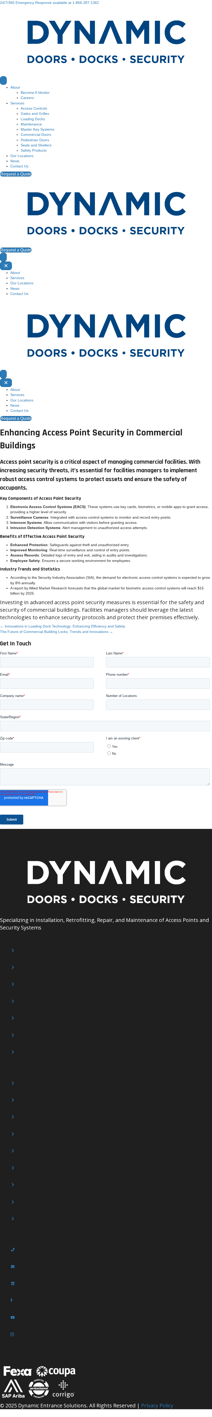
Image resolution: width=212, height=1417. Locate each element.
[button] (49, 3)
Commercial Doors (36, 134)
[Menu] (3, 80)
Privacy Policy (157, 1405)
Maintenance (31, 124)
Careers (27, 98)
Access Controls (34, 108)
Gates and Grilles (35, 113)
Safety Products (34, 150)
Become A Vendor (35, 92)
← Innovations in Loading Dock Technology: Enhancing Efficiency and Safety (62, 626)
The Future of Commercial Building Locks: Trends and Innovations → (56, 632)
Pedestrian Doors (35, 140)
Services (17, 103)
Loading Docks (33, 119)
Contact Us (19, 166)
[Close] (6, 266)
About (15, 87)
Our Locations (21, 156)
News (14, 161)
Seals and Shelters (36, 145)
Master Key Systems (37, 129)
